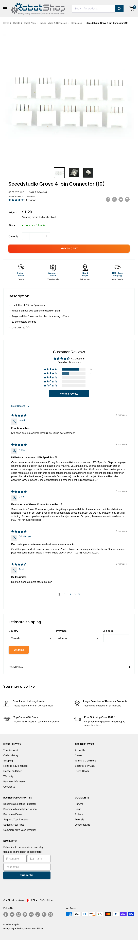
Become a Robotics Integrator (19, 803)
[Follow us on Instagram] (18, 914)
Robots (16, 23)
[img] (19, 415)
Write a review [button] (69, 393)
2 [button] (64, 594)
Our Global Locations (13, 900)
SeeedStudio (16, 192)
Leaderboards (82, 824)
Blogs (78, 809)
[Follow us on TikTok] (37, 914)
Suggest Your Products (16, 819)
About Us (80, 750)
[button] (16, 200)
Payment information (14, 781)
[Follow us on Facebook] (5, 914)
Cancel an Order (12, 771)
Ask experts (85, 279)
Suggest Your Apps (13, 824)
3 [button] (70, 594)
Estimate (19, 649)
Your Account (10, 750)
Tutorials (79, 819)
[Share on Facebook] (108, 199)
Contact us (9, 786)
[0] (132, 9)
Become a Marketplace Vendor (20, 809)
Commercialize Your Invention (19, 829)
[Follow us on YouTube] (31, 914)
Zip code (108, 630)
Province (61, 630)
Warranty (8, 776)
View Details (53, 279)
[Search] (119, 8)
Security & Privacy (85, 765)
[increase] (46, 236)
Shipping (8, 760)
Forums (79, 803)
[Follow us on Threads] (50, 914)
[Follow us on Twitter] (12, 914)
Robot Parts (30, 23)
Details (21, 279)
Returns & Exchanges (15, 765)
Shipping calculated (32, 217)
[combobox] (93, 8)
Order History (10, 755)
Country (13, 630)
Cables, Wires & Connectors (53, 23)
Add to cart (69, 248)
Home (6, 23)
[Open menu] (5, 8)
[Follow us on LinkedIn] (44, 914)
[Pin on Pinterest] (114, 199)
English (45, 900)
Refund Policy (15, 667)
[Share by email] (127, 199)
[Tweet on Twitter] (120, 199)
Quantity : (14, 236)
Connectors (76, 23)
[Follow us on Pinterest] (25, 914)
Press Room (82, 771)
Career (78, 755)
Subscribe (26, 875)
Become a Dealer (13, 814)
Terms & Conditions (85, 760)
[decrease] (25, 236)
